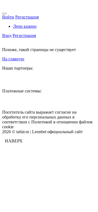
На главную (13, 59)
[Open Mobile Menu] (4, 13)
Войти (8, 17)
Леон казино (24, 26)
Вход (6, 35)
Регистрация (27, 17)
